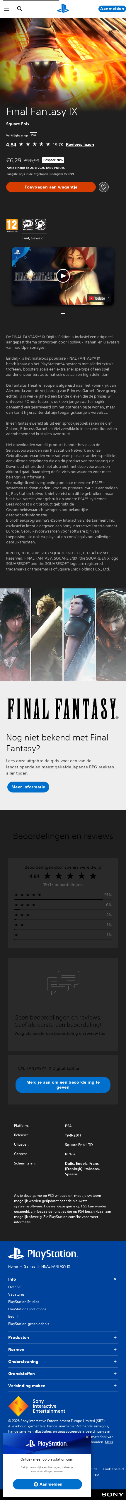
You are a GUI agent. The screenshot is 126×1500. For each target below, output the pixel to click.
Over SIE (14, 1286)
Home (13, 1266)
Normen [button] (16, 1349)
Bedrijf (13, 1316)
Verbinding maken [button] (26, 1385)
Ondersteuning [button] (23, 1361)
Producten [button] (18, 1337)
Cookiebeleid (113, 1468)
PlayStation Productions (27, 1309)
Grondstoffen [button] (21, 1373)
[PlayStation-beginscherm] (63, 9)
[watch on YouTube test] (99, 298)
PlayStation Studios (23, 1301)
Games (29, 1266)
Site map (95, 1471)
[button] (63, 276)
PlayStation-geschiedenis (28, 1323)
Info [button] (12, 1279)
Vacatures (16, 1294)
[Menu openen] (6, 9)
